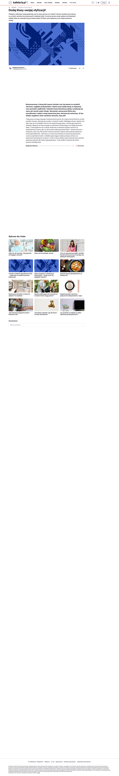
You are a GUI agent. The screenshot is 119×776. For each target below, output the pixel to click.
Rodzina (57, 2)
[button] (97, 3)
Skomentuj (73, 68)
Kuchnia (64, 2)
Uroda (32, 2)
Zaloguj (104, 2)
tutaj (39, 772)
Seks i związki (48, 2)
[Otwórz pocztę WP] (93, 2)
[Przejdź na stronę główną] (10, 4)
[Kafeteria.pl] (22, 2)
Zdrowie (39, 2)
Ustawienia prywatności (83, 762)
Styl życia (73, 2)
